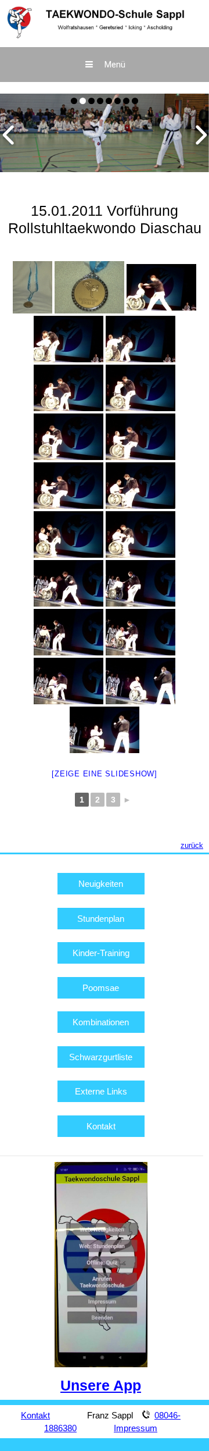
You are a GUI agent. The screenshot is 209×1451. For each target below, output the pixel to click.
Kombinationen (101, 1022)
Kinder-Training (101, 953)
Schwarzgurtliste (100, 1057)
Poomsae (100, 988)
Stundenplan (100, 919)
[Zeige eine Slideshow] (104, 773)
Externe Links (101, 1091)
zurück (192, 845)
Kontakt (101, 1126)
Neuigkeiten (100, 884)
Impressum (135, 1428)
